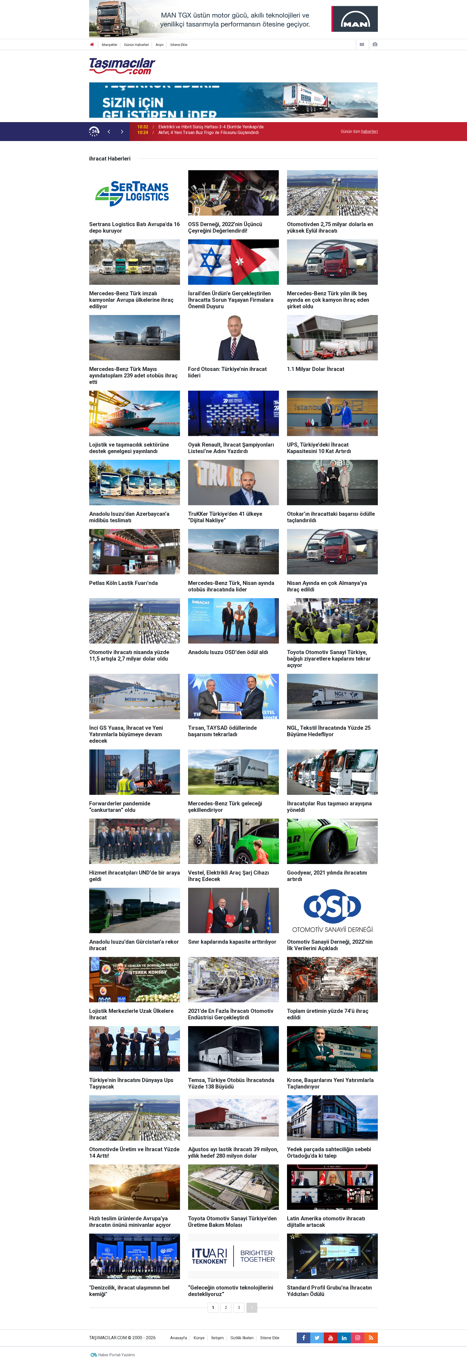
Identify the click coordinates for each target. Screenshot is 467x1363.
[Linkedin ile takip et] (344, 1337)
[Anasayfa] (92, 45)
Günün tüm (359, 131)
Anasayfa (178, 1338)
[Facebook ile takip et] (303, 1337)
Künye (199, 1338)
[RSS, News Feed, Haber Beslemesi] (371, 1337)
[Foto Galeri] (375, 44)
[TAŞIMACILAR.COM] (122, 65)
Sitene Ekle (178, 45)
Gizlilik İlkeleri (242, 1338)
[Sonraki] (252, 1307)
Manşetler (109, 45)
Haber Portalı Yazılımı (116, 1355)
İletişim (217, 1338)
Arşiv (160, 45)
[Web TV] (362, 44)
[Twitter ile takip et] (317, 1337)
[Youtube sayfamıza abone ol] (330, 1337)
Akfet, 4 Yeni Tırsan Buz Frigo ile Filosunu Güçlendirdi (208, 131)
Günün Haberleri (136, 45)
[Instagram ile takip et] (357, 1337)
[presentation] (108, 131)
